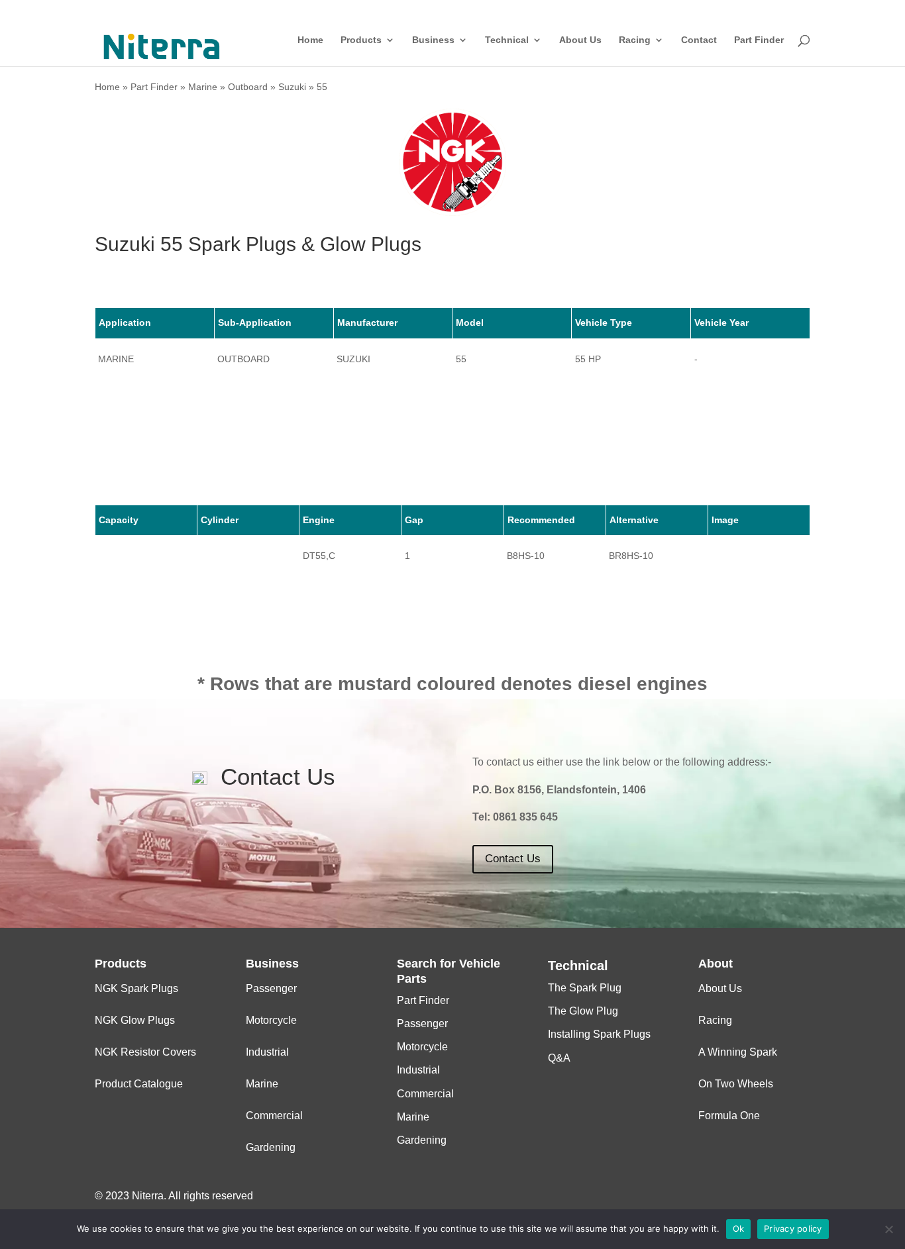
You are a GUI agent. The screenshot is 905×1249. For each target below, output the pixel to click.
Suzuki (292, 86)
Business (433, 40)
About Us (580, 40)
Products (361, 40)
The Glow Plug (583, 1011)
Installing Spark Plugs (599, 1034)
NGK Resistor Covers (145, 1052)
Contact (699, 40)
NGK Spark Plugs (136, 988)
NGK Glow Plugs (135, 1020)
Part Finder (759, 40)
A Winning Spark (737, 1052)
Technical (507, 40)
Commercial (274, 1115)
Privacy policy (793, 1228)
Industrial (267, 1052)
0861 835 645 (525, 817)
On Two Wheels (735, 1083)
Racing (635, 40)
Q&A (559, 1058)
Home (310, 40)
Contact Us (513, 858)
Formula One (729, 1115)
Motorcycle (271, 1020)
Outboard (248, 86)
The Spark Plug (584, 987)
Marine (202, 86)
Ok (739, 1228)
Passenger (271, 988)
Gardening (270, 1147)
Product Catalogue (139, 1083)
